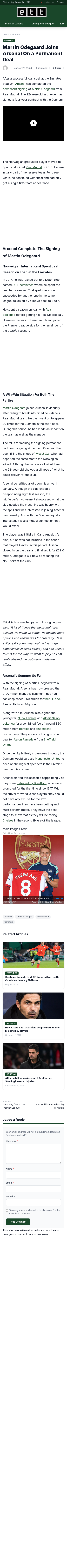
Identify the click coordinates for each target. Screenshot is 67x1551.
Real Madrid (34, 167)
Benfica (24, 728)
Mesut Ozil (43, 453)
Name (10, 1168)
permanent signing (15, 89)
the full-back (52, 699)
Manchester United (47, 758)
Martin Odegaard (43, 89)
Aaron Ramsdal (24, 739)
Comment (12, 1141)
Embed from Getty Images (14, 833)
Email (10, 1182)
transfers (9, 922)
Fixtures (60, 2)
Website (10, 1196)
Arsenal (16, 34)
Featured (12, 973)
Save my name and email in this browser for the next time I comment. (34, 1212)
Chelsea (8, 820)
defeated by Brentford (32, 783)
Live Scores (48, 2)
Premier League (14, 23)
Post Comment (18, 1221)
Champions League (43, 23)
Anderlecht (43, 728)
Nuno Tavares (27, 718)
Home (6, 34)
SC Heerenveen (23, 285)
